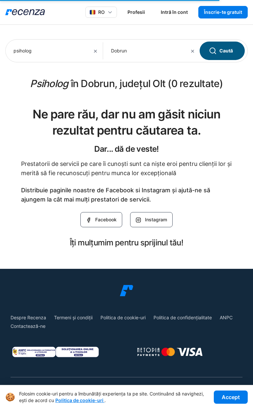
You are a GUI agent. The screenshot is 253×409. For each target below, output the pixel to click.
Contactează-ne (28, 326)
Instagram (156, 219)
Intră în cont (174, 12)
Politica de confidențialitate (183, 317)
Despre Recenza (28, 317)
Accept (231, 397)
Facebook (106, 219)
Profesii (136, 12)
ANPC (226, 317)
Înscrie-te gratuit (223, 12)
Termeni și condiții (73, 317)
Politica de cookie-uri (123, 317)
